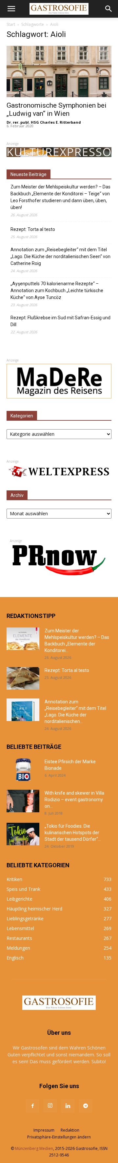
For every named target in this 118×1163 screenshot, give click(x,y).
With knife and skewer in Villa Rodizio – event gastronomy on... (74, 799)
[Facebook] (32, 1106)
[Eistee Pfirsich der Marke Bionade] (23, 769)
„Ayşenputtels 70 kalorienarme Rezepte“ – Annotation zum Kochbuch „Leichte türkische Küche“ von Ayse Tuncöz (56, 290)
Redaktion (70, 1130)
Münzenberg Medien (34, 1148)
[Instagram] (50, 1105)
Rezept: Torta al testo (32, 229)
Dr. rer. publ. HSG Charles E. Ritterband (44, 122)
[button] (11, 9)
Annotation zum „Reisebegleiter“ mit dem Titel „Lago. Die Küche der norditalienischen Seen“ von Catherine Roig (60, 256)
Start (11, 24)
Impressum (43, 1130)
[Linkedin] (67, 1106)
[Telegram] (85, 1106)
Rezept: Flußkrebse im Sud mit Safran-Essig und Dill (60, 321)
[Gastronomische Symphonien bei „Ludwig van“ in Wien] (59, 71)
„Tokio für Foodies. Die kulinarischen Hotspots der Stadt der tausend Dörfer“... (73, 832)
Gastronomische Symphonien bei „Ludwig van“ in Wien (57, 109)
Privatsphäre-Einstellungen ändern (59, 1137)
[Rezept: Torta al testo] (23, 678)
